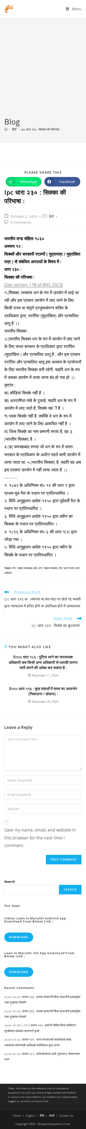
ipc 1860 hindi (48, 568)
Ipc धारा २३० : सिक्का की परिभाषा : (40, 129)
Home (17, 1116)
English (30, 1116)
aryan (8, 997)
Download (18, 937)
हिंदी (51, 216)
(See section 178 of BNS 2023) (33, 284)
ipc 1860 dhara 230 (24, 568)
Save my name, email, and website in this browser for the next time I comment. (40, 837)
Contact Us (66, 1116)
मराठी (51, 1116)
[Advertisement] (43, 71)
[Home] (5, 129)
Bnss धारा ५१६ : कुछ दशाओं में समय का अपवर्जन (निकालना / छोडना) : (43, 691)
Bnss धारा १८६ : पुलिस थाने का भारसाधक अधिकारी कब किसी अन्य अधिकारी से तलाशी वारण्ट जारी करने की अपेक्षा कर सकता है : (43, 662)
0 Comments (21, 222)
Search (9, 881)
